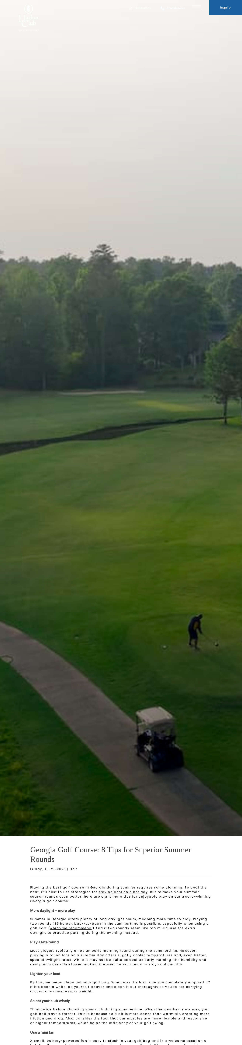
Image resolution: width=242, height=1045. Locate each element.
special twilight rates (50, 960)
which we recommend (71, 928)
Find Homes (143, 8)
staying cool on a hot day (123, 892)
